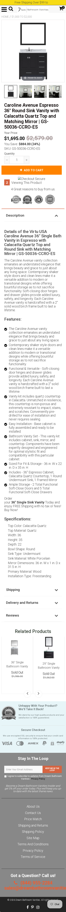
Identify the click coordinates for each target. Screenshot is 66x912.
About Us (33, 806)
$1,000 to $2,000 (22, 16)
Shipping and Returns (33, 825)
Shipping (13, 590)
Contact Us (33, 813)
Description (15, 215)
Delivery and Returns (22, 603)
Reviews (12, 615)
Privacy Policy (38, 779)
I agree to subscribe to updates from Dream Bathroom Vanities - (34, 777)
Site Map (33, 838)
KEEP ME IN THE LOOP (52, 769)
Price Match (33, 819)
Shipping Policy (33, 831)
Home (5, 16)
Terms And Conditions (33, 844)
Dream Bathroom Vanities (28, 900)
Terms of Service (33, 857)
